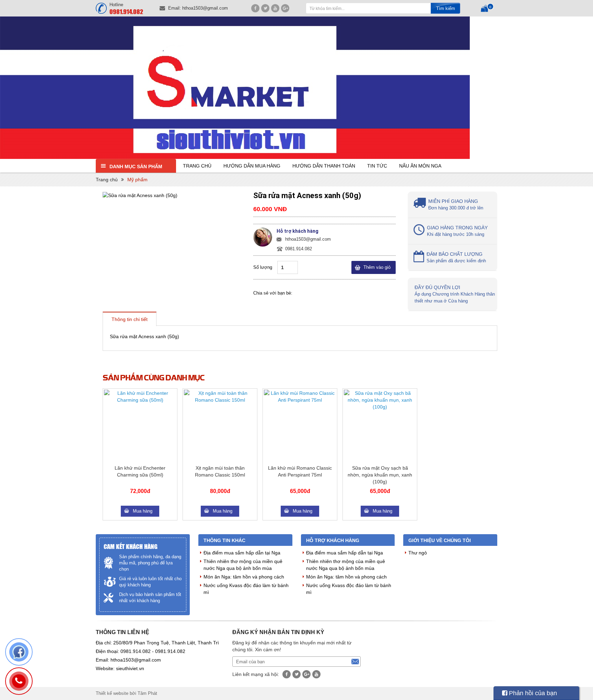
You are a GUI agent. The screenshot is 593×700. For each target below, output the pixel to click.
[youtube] (275, 8)
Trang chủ (197, 166)
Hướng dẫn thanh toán (323, 166)
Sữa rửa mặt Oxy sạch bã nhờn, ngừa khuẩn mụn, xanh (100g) (380, 474)
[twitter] (265, 8)
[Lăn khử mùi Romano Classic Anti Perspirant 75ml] (300, 426)
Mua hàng (142, 511)
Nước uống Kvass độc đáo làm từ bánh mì (246, 589)
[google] (285, 8)
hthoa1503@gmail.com (205, 8)
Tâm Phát (147, 693)
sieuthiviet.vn (130, 668)
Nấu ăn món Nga (420, 166)
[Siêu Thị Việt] (296, 87)
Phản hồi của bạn (532, 693)
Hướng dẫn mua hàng (251, 166)
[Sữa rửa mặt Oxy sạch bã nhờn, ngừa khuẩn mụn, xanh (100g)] (380, 426)
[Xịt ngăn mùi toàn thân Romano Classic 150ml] (220, 426)
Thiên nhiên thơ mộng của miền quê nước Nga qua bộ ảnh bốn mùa (243, 565)
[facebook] (255, 8)
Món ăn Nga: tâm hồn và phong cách (244, 576)
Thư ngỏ (417, 552)
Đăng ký (355, 661)
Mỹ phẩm (137, 179)
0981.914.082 (126, 11)
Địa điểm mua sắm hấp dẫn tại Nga (242, 552)
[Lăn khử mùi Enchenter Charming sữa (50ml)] (140, 426)
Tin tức (377, 166)
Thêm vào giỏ (377, 267)
